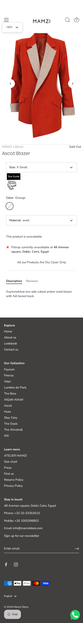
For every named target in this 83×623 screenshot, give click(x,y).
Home (8, 331)
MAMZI (7, 147)
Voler (7, 381)
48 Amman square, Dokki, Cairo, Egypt (30, 506)
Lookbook (10, 343)
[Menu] (6, 19)
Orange (9, 206)
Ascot (8, 406)
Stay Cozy (10, 418)
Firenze (9, 375)
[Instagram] (16, 564)
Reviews (32, 281)
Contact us (11, 349)
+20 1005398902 (27, 521)
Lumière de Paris (15, 387)
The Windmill (13, 430)
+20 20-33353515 (27, 513)
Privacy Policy (13, 486)
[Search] (67, 20)
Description (14, 281)
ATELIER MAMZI (15, 456)
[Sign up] (77, 549)
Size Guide (13, 176)
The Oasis (11, 424)
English (8, 596)
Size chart (10, 462)
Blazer (19, 147)
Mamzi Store (21, 607)
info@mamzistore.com (28, 528)
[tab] (16, 281)
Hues (7, 412)
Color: (15, 198)
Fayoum (9, 369)
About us (10, 337)
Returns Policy (13, 480)
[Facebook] (6, 564)
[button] (10, 83)
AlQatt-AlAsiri (13, 400)
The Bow (10, 393)
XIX (6, 436)
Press (7, 468)
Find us (9, 474)
